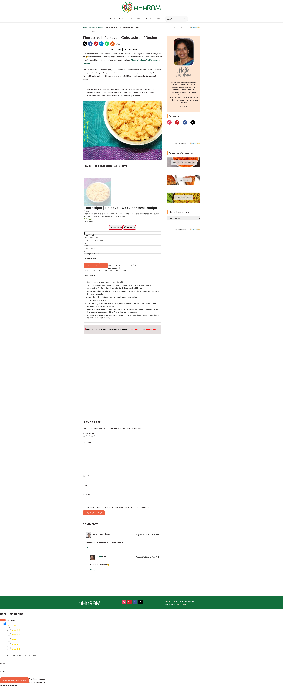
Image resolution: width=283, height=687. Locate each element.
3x (103, 265)
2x (96, 265)
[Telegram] (101, 43)
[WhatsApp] (107, 43)
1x (88, 265)
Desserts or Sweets (96, 27)
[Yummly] (112, 43)
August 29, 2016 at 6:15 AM (147, 534)
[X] (85, 43)
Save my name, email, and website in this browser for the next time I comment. (116, 507)
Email (85, 485)
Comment (87, 442)
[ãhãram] (141, 11)
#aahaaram (151, 329)
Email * (3, 671)
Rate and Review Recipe (14, 680)
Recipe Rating (88, 433)
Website (86, 494)
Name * (3, 663)
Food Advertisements (180, 27)
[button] (85, 219)
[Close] (3, 620)
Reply (89, 547)
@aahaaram (135, 329)
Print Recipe (132, 49)
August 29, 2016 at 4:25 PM (147, 557)
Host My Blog (181, 604)
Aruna (99, 556)
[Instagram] (169, 122)
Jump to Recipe (115, 49)
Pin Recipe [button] (130, 227)
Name (86, 476)
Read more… (184, 107)
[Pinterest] (96, 43)
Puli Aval (86, 63)
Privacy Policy (170, 601)
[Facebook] (90, 43)
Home (85, 27)
